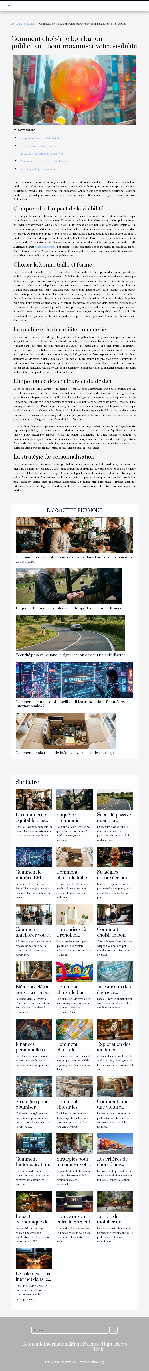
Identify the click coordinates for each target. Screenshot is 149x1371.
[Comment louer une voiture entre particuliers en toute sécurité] (115, 1086)
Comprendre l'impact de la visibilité (41, 138)
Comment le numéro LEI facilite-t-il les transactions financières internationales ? (71, 704)
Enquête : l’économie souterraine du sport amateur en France (69, 608)
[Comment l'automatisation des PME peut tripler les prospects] (34, 1143)
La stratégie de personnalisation (38, 169)
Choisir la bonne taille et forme (38, 146)
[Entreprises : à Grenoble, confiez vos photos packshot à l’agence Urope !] (74, 914)
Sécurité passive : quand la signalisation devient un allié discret (70, 655)
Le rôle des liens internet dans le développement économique (33, 1282)
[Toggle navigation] (9, 6)
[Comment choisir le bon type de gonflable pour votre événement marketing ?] (74, 971)
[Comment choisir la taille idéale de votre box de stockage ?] (66, 730)
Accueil (15, 23)
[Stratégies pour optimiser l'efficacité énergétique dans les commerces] (34, 1086)
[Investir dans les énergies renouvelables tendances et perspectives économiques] (115, 971)
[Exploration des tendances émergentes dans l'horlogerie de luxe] (115, 1029)
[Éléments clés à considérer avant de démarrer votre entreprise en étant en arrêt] (34, 971)
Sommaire (26, 130)
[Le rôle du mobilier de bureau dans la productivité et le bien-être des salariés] (115, 1201)
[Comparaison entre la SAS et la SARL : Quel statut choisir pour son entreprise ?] (74, 1201)
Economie (29, 23)
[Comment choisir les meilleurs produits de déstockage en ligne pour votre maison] (74, 1086)
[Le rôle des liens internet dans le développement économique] (34, 1258)
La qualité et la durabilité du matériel (41, 153)
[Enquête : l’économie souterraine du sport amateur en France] (69, 586)
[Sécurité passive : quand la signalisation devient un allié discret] (70, 633)
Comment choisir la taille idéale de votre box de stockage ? (66, 752)
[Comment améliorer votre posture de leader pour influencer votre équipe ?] (34, 914)
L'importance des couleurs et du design (43, 161)
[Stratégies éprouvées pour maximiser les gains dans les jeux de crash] (115, 857)
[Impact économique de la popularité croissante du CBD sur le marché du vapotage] (34, 1201)
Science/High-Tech (98, 1346)
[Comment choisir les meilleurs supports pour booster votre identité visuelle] (74, 1029)
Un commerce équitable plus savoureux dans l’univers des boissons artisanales (74, 559)
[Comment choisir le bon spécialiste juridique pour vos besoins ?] (115, 914)
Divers (120, 1344)
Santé (77, 1344)
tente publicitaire (45, 246)
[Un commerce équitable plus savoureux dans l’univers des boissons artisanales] (74, 535)
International (57, 1344)
